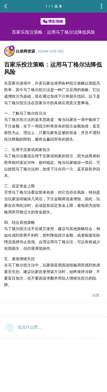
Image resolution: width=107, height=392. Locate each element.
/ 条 (51, 6)
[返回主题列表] (5, 6)
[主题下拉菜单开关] (101, 6)
